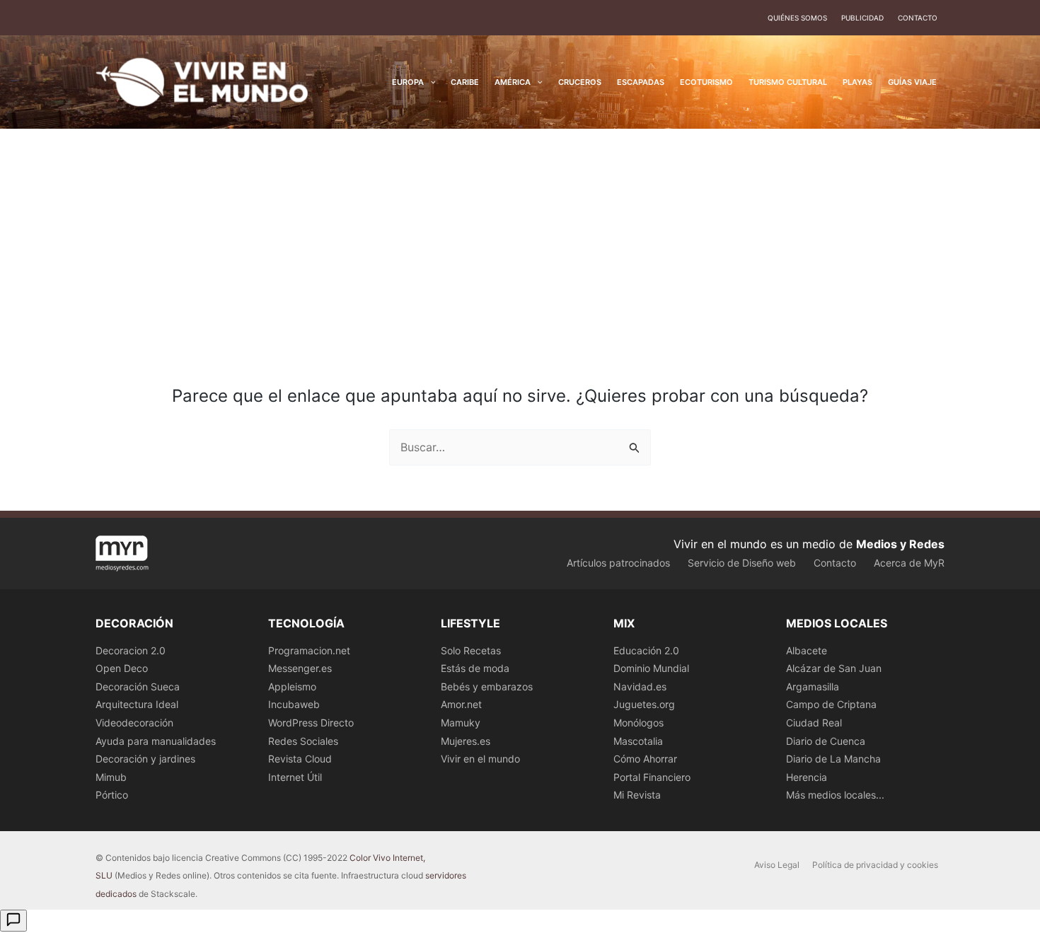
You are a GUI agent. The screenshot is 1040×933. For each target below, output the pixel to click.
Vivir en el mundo (480, 759)
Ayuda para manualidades (156, 741)
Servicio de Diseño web (742, 563)
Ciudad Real (814, 723)
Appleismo (292, 686)
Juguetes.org (644, 704)
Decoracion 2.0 (131, 650)
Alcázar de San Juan (834, 668)
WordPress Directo (311, 723)
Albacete (806, 650)
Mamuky (460, 723)
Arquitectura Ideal (137, 704)
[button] (430, 82)
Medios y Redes (900, 544)
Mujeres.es (465, 741)
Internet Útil (295, 777)
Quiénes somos (797, 17)
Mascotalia (638, 741)
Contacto (917, 17)
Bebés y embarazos (487, 686)
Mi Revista (637, 795)
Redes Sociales (303, 741)
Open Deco (122, 668)
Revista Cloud (300, 759)
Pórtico (112, 795)
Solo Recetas (471, 650)
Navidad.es (639, 686)
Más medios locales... (835, 795)
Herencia (806, 777)
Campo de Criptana (831, 704)
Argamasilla (812, 686)
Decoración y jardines (145, 759)
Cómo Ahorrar (645, 759)
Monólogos (638, 723)
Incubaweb (294, 704)
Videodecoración (134, 723)
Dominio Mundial (651, 668)
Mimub (111, 777)
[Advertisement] (520, 235)
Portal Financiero (652, 777)
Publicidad (862, 17)
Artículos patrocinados (618, 563)
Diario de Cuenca (825, 741)
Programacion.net (309, 650)
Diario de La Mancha (833, 759)
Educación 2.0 (646, 650)
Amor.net (461, 704)
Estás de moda (475, 668)
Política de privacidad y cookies (875, 864)
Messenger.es (300, 668)
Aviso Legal (776, 864)
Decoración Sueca (138, 686)
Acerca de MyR (909, 563)
